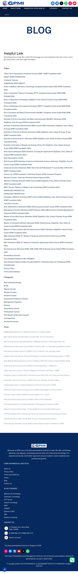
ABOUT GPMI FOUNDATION (14, 77)
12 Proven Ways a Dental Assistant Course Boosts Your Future (26, 395)
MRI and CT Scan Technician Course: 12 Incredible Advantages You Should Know (33, 390)
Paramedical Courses (12, 255)
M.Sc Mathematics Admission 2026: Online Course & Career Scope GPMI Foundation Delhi (38, 207)
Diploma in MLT (9, 511)
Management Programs (13, 302)
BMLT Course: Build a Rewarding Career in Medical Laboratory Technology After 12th (34, 342)
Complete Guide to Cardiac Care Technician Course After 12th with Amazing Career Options (37, 375)
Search (7, 15)
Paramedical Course (11, 308)
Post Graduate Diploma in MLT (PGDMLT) (19, 259)
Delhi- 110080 (13, 529)
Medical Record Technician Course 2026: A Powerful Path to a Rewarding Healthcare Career (37, 346)
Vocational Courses (11, 321)
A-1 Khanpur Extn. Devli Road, (19, 527)
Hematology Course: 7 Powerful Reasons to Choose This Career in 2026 (30, 385)
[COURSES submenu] (58, 8)
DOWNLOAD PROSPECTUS (14, 190)
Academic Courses (11, 80)
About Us (7, 469)
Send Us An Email (15, 537)
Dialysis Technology (11, 502)
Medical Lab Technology (12, 494)
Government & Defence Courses (16, 299)
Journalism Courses (11, 203)
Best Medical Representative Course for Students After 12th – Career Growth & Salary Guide (37, 361)
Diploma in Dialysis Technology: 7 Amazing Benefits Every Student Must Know (32, 409)
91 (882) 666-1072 (15, 533)
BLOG (6, 286)
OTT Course (8, 499)
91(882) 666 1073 (27, 533)
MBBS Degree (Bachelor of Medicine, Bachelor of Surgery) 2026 (27, 332)
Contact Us (8, 483)
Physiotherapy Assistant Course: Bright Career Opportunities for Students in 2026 (34, 423)
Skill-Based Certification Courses (16, 315)
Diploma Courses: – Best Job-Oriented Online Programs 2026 (26, 177)
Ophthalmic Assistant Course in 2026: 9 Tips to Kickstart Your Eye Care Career (32, 351)
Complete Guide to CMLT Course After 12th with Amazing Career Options (30, 419)
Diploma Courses (10, 292)
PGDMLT (7, 508)
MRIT (6, 505)
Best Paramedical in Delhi (13, 158)
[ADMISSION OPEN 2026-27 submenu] (45, 8)
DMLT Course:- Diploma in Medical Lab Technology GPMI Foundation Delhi (32, 187)
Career (6, 477)
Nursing (7, 305)
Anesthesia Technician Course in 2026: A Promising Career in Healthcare (30, 366)
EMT (5, 514)
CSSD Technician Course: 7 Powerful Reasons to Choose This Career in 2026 (31, 370)
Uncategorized (9, 318)
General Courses (10, 295)
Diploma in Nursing (10, 517)
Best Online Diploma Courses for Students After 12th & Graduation (28, 399)
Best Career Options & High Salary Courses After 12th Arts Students (28, 337)
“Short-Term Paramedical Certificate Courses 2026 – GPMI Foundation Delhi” (33, 74)
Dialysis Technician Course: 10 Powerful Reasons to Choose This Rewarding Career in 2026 (36, 356)
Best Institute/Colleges (12, 282)
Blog (5, 480)
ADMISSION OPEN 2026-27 (14, 83)
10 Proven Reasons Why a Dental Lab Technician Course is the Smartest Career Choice (35, 414)
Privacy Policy (9, 268)
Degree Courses (10, 289)
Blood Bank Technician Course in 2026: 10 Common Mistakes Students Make (31, 380)
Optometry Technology (12, 496)
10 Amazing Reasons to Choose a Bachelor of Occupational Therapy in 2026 (31, 404)
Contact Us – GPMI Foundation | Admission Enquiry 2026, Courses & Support (32, 174)
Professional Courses (12, 312)
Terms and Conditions (12, 272)
